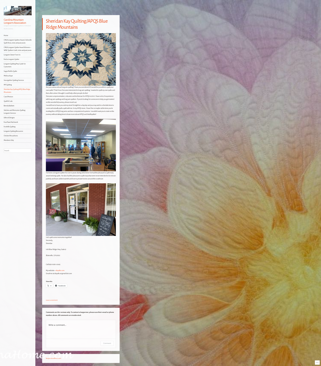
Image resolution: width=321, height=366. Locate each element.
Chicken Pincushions (11, 136)
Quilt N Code (8, 101)
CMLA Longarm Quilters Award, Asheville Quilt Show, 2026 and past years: (18, 41)
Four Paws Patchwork (11, 122)
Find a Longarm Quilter (11, 59)
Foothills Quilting (9, 127)
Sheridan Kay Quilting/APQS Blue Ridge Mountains (17, 90)
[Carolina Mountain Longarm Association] (18, 10)
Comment (107, 343)
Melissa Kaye (8, 76)
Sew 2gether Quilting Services (14, 80)
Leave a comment (52, 300)
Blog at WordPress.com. (53, 358)
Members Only (9, 140)
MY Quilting (8, 85)
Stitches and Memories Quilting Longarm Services (14, 111)
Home (6, 35)
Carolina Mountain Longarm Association (15, 21)
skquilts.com (60, 270)
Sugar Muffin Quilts (10, 71)
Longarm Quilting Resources (13, 131)
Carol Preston (8, 97)
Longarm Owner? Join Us (12, 55)
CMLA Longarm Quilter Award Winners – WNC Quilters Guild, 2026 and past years (17, 49)
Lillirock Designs (9, 118)
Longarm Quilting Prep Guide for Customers (15, 65)
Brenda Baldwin (9, 106)
